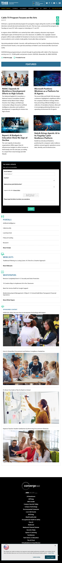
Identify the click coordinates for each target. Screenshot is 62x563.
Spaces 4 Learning (31, 532)
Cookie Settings (36, 557)
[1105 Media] (31, 492)
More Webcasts (7, 266)
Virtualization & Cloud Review (31, 543)
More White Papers (9, 300)
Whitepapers (9, 275)
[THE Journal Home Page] (9, 3)
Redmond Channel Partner (31, 527)
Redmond (31, 525)
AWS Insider (31, 501)
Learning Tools (7, 233)
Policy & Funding (8, 238)
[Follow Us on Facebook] (49, 3)
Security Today (31, 530)
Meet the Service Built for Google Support (15, 288)
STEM (37, 8)
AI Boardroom (31, 496)
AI (40, 8)
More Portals (7, 248)
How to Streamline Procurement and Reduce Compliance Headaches (24, 351)
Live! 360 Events (31, 512)
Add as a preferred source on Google (39, 3)
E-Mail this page (7, 57)
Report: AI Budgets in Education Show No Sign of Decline (14, 137)
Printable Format (20, 57)
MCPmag (31, 514)
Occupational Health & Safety (31, 520)
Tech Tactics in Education (31, 538)
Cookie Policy (51, 553)
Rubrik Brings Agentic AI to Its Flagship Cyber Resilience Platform (47, 135)
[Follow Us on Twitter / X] (51, 3)
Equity (45, 8)
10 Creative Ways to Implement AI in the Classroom (18, 283)
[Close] (55, 545)
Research (31, 8)
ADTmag (31, 499)
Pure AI (31, 522)
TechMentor (31, 535)
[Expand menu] (59, 3)
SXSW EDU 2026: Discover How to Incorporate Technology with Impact (24, 312)
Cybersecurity (7, 228)
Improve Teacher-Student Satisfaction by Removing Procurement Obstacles (26, 428)
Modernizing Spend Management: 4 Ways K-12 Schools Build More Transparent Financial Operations (29, 294)
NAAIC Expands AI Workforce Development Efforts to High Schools (13, 91)
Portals (7, 219)
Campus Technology (31, 507)
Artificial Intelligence (9, 223)
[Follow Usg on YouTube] (54, 3)
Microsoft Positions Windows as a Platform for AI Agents (46, 91)
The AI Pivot (31, 540)
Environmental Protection (31, 509)
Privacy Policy (16, 190)
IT (49, 8)
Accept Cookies (50, 557)
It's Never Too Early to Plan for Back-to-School (16, 390)
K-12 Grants (23, 8)
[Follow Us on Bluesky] (47, 3)
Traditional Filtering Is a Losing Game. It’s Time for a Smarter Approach (24, 260)
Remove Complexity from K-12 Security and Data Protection (21, 278)
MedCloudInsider (31, 517)
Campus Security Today (31, 504)
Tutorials (15, 8)
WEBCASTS (8, 257)
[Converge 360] (31, 486)
